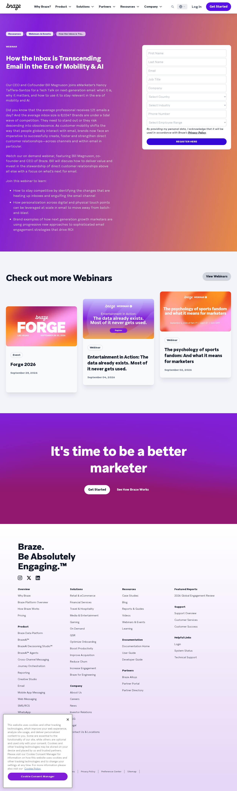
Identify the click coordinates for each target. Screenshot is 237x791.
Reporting (24, 672)
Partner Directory (132, 690)
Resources (127, 7)
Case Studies (130, 595)
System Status (183, 650)
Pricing (22, 615)
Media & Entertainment (84, 615)
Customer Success (186, 626)
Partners (105, 7)
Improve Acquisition (82, 655)
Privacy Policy (197, 132)
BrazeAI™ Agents (28, 653)
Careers (74, 699)
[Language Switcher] (182, 6)
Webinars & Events (40, 33)
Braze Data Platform (30, 633)
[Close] (68, 719)
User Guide (129, 653)
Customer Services (186, 620)
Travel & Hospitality (82, 608)
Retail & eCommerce (82, 595)
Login (177, 644)
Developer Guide (132, 659)
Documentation (132, 639)
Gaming (74, 622)
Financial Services (80, 602)
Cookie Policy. (32, 768)
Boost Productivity (81, 648)
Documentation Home (136, 646)
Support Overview (185, 613)
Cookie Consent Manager (37, 776)
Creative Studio (27, 679)
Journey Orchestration (31, 666)
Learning (127, 628)
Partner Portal (130, 683)
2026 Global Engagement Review (194, 595)
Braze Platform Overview (33, 602)
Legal (73, 725)
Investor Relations (81, 712)
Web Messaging (27, 699)
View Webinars (217, 276)
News (73, 705)
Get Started (219, 7)
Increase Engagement (83, 668)
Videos (126, 615)
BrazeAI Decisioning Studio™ (35, 646)
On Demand (77, 628)
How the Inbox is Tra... (71, 33)
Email (21, 685)
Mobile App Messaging (31, 692)
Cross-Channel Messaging (33, 659)
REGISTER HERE (186, 141)
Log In (197, 6)
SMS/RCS (24, 705)
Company (151, 7)
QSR (72, 635)
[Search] (172, 6)
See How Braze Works (133, 490)
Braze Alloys (129, 677)
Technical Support (185, 657)
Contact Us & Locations (85, 732)
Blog (124, 602)
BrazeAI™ (23, 639)
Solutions (83, 7)
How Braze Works (28, 608)
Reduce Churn (78, 661)
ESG (72, 718)
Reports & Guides (133, 608)
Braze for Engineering (83, 674)
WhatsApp (24, 712)
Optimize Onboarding (83, 641)
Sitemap (131, 771)
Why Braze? (42, 7)
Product (61, 7)
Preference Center (111, 771)
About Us (76, 692)
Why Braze (24, 595)
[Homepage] (13, 6)
